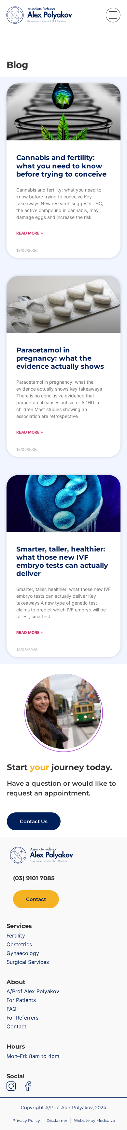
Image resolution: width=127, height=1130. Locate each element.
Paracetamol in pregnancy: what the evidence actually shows (60, 358)
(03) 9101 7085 (34, 878)
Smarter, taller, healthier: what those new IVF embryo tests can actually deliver (62, 561)
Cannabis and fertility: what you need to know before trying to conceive (61, 165)
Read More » (29, 233)
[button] (113, 15)
